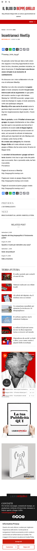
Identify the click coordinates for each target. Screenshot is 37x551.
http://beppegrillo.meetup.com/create (15, 181)
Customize (9, 547)
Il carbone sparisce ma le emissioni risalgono (22, 318)
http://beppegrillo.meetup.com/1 (13, 188)
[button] (3, 2)
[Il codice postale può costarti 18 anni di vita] (7, 276)
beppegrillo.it (6, 39)
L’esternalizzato (8, 207)
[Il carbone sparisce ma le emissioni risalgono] (7, 319)
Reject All (26, 547)
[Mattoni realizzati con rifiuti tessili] (7, 287)
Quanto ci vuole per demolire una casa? (16, 245)
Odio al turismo (7, 259)
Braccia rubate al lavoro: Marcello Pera (18, 215)
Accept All (18, 541)
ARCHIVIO (9, 29)
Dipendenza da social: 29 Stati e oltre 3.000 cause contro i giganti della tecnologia (24, 340)
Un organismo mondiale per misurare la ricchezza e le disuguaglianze (23, 308)
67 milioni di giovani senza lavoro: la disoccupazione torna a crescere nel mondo (23, 329)
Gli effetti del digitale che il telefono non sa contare (23, 296)
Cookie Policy (29, 537)
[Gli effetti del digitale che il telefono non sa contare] (7, 298)
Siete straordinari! (8, 252)
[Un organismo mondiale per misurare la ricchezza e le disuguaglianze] (7, 309)
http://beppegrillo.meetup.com (12, 173)
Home (3, 29)
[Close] (35, 521)
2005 (14, 29)
